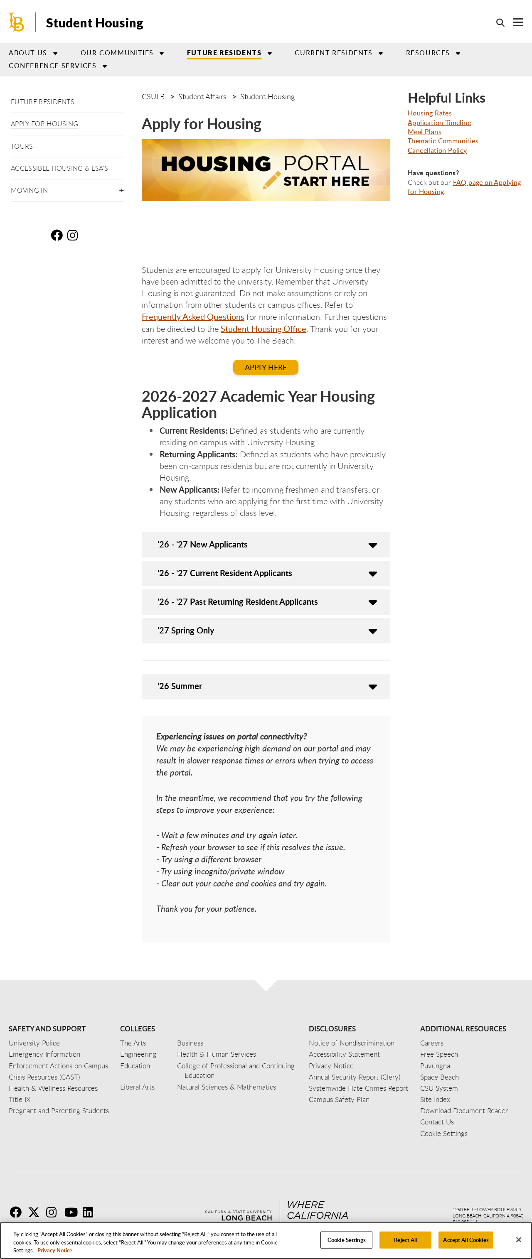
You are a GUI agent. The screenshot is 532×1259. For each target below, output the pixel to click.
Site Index (435, 1099)
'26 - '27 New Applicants (203, 544)
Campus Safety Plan (339, 1099)
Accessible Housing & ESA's (59, 168)
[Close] (519, 1239)
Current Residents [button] (333, 52)
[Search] (496, 22)
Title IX (20, 1099)
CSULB (153, 96)
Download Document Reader (464, 1110)
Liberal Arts (137, 1087)
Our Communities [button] (117, 52)
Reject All (405, 1239)
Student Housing (94, 22)
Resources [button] (428, 52)
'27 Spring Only (186, 630)
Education (135, 1065)
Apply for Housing (44, 123)
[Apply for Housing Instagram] (74, 235)
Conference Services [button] (52, 65)
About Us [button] (28, 52)
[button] (121, 188)
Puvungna (435, 1065)
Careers (431, 1043)
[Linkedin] (91, 1212)
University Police (34, 1043)
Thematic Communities (443, 140)
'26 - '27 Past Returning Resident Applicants (238, 601)
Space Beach (439, 1077)
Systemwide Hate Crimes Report (358, 1088)
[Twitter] (36, 1212)
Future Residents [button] (224, 52)
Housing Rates (430, 113)
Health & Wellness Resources (53, 1088)
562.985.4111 (466, 1222)
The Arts (133, 1043)
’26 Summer (180, 686)
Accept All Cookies (465, 1239)
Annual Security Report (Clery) (354, 1077)
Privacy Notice (54, 1250)
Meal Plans (424, 131)
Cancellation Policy (437, 150)
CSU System (439, 1088)
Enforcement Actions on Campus (58, 1065)
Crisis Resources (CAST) (44, 1077)
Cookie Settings (347, 1239)
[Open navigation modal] (514, 22)
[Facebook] (18, 1212)
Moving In (29, 190)
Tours (22, 146)
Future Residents (42, 101)
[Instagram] (54, 1212)
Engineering (138, 1054)
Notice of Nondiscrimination (351, 1043)
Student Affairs (202, 96)
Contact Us (437, 1121)
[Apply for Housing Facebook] (58, 235)
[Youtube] (72, 1212)
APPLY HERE (266, 367)
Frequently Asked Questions (193, 316)
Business (190, 1043)
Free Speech (439, 1054)
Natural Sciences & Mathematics (226, 1087)
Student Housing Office (263, 328)
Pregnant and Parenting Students (59, 1110)
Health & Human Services (216, 1054)
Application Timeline (439, 122)
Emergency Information (44, 1054)
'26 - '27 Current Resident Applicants (225, 573)
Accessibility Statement (344, 1054)
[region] (266, 1240)
